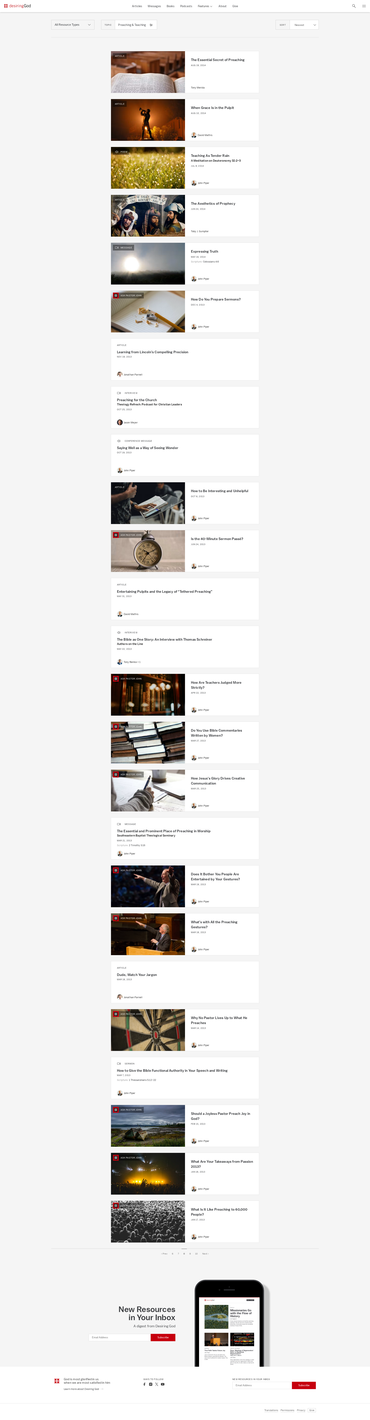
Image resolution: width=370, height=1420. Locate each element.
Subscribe (163, 1337)
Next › (205, 1253)
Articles (137, 6)
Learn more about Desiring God (82, 1389)
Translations (271, 1410)
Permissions (287, 1410)
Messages (154, 6)
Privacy (301, 1410)
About (223, 6)
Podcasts (186, 6)
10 (196, 1253)
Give (235, 6)
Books (170, 6)
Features (203, 6)
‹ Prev (164, 1253)
